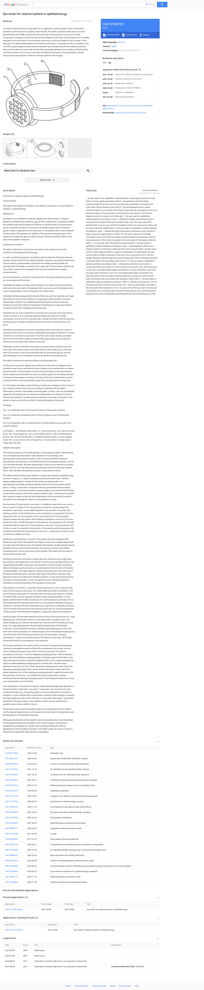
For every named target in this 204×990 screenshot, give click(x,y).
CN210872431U (11, 758)
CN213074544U (11, 834)
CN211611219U (11, 796)
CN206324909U (11, 839)
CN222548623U (11, 860)
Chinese (121, 42)
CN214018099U (11, 823)
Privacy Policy (125, 986)
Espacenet (119, 113)
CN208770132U (11, 764)
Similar (146, 35)
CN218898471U (11, 828)
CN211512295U (11, 801)
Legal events (112, 106)
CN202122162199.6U (14, 909)
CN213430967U (11, 774)
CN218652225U (11, 844)
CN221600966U (11, 866)
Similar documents (127, 106)
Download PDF (112, 35)
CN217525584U (11, 850)
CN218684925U (11, 855)
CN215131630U (11, 769)
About (68, 986)
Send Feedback (81, 986)
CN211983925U (11, 807)
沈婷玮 (114, 46)
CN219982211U (11, 877)
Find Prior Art (131, 35)
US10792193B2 (11, 753)
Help (137, 986)
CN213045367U (11, 780)
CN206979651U (11, 791)
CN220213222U (11, 785)
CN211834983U (11, 882)
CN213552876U (11, 812)
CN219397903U (11, 817)
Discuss (142, 113)
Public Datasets (99, 986)
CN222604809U (11, 871)
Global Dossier (131, 113)
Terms (112, 986)
